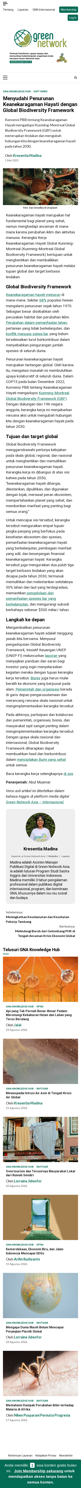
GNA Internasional (44, 9)
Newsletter (66, 1455)
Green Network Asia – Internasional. (35, 802)
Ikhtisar (42, 1089)
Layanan (23, 9)
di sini (68, 773)
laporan (51, 655)
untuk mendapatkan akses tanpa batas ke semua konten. (41, 1476)
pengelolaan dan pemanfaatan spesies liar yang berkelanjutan (31, 599)
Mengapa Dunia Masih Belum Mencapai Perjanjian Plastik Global (40, 1295)
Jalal (17, 1025)
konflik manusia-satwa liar (27, 334)
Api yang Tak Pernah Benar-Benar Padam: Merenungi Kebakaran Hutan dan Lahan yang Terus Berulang (40, 979)
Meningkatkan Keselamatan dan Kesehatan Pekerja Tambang (37, 916)
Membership (68, 9)
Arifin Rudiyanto (27, 1259)
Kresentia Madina (27, 155)
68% (42, 300)
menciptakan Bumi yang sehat (41, 759)
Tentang (8, 9)
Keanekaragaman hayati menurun (33, 294)
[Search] (75, 77)
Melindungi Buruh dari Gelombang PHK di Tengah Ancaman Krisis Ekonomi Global (45, 931)
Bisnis (35, 678)
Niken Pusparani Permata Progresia (42, 1415)
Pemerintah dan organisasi (37, 689)
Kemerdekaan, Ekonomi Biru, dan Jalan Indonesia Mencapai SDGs (40, 1217)
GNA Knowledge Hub (17, 91)
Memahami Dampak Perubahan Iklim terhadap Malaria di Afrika (40, 1373)
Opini (39, 1006)
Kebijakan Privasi (45, 1455)
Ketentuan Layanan (20, 1455)
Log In (72, 17)
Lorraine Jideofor (28, 1181)
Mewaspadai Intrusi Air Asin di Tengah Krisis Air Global (40, 1061)
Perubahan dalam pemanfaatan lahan (36, 322)
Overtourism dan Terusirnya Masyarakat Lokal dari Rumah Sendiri (40, 1139)
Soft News (40, 91)
